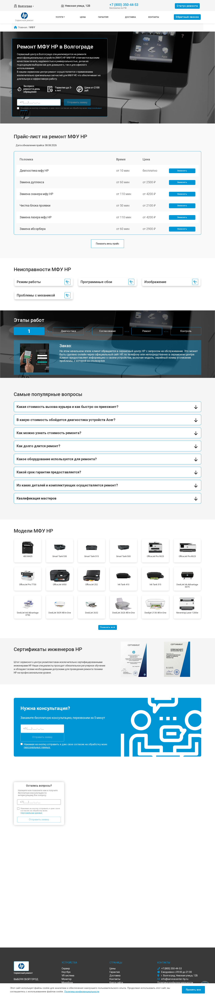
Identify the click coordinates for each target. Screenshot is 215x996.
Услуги (59, 17)
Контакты (153, 17)
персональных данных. (37, 747)
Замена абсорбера (33, 229)
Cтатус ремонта (187, 6)
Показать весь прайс (107, 243)
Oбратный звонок (187, 17)
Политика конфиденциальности (81, 991)
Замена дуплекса (32, 182)
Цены (83, 17)
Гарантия (103, 17)
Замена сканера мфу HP (36, 194)
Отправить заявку (77, 102)
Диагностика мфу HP (34, 170)
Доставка (130, 17)
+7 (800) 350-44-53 (124, 4)
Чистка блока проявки (35, 205)
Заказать (182, 171)
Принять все (193, 989)
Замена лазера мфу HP (36, 217)
